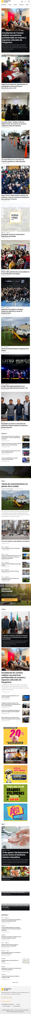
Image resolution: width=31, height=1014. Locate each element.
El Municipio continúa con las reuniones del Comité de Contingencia (11, 969)
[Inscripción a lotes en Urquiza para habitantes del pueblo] (15, 217)
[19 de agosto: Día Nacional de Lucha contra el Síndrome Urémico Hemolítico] (15, 837)
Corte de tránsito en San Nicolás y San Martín (15, 541)
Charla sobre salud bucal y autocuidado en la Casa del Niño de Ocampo (15, 273)
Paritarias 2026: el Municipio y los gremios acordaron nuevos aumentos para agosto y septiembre (11, 929)
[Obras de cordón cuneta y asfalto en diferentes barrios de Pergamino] (26, 945)
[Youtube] (10, 997)
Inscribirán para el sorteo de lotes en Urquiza (9, 961)
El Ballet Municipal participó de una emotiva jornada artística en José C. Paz (14, 387)
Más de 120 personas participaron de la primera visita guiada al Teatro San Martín (11, 718)
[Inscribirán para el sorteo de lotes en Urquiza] (26, 961)
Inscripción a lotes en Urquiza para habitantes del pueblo (12, 235)
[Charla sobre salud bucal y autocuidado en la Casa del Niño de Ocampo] (15, 254)
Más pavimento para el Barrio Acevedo (10, 571)
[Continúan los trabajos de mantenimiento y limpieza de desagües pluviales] (26, 920)
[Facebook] (5, 997)
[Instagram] (2, 997)
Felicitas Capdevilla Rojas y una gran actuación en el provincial (9, 458)
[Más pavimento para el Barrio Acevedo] (26, 572)
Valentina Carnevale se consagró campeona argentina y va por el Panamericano (12, 311)
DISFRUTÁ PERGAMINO (7, 590)
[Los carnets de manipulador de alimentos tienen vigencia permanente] (15, 874)
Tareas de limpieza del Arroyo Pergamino (10, 548)
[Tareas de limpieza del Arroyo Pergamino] (26, 549)
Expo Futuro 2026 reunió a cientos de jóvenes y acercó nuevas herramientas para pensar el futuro (15, 197)
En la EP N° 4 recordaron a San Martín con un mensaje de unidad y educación (11, 937)
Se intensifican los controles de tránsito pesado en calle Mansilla (13, 160)
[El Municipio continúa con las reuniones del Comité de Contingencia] (26, 968)
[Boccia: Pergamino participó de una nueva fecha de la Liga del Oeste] (26, 453)
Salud (2, 824)
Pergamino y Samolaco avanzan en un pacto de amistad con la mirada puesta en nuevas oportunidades (15, 637)
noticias (3, 488)
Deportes (3, 307)
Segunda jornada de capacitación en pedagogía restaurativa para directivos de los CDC (14, 86)
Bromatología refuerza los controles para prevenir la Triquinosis (11, 953)
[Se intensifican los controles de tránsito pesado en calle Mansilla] (15, 144)
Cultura (2, 384)
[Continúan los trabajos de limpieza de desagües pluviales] (26, 579)
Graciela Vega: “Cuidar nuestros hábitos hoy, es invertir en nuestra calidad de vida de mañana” (13, 124)
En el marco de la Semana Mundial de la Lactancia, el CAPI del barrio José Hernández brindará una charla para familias (15, 906)
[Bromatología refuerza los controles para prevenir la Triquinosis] (26, 953)
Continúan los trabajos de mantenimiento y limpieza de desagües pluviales (11, 920)
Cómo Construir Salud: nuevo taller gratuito (13, 892)
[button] (22, 1)
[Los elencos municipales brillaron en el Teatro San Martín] (26, 698)
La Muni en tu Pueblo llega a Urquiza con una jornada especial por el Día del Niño (10, 711)
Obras (2, 346)
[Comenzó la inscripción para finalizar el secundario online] (26, 976)
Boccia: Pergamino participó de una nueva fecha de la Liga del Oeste (11, 451)
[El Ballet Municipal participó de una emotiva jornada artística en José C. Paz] (15, 368)
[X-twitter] (8, 997)
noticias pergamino (9, 488)
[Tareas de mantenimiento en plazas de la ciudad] (15, 331)
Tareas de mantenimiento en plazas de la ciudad (15, 350)
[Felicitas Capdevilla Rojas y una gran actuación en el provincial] (26, 460)
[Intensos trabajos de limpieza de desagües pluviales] (26, 565)
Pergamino (3, 232)
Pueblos (7, 232)
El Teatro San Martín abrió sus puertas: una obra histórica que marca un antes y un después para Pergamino (11, 557)
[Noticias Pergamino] (6, 1)
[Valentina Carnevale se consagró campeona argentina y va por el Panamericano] (15, 292)
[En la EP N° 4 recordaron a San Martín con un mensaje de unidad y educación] (26, 937)
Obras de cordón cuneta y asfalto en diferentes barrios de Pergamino (9, 945)
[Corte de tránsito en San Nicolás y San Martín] (15, 530)
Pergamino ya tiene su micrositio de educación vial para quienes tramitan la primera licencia (14, 425)
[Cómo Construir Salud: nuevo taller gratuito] (15, 888)
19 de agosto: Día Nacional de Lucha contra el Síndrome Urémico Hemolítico (15, 854)
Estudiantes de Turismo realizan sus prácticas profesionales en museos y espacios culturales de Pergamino (14, 38)
